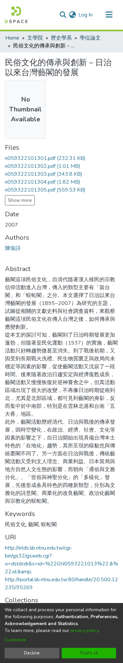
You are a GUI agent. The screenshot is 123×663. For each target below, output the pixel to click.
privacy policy (84, 630)
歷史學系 (61, 38)
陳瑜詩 (13, 248)
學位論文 (90, 38)
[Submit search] (63, 15)
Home (12, 38)
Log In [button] (85, 14)
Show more (20, 200)
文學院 (35, 38)
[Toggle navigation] (109, 15)
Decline (32, 653)
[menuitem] (72, 15)
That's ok (88, 653)
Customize (15, 640)
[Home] (16, 15)
